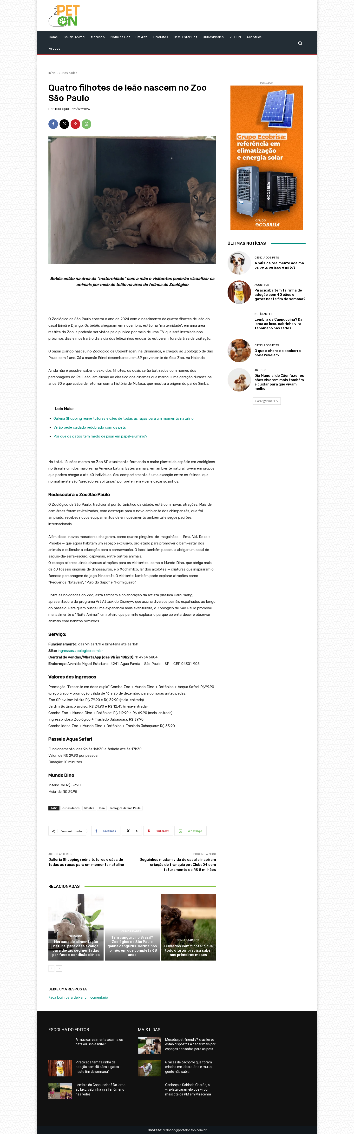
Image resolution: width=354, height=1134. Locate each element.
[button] (300, 43)
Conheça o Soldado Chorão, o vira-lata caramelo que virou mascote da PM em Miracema (188, 1089)
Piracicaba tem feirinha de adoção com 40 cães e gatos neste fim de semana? (280, 294)
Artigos (260, 370)
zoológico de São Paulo (125, 808)
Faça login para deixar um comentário (78, 997)
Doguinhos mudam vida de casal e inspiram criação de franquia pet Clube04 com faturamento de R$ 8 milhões (178, 864)
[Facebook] (53, 124)
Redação (62, 108)
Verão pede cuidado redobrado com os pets (89, 427)
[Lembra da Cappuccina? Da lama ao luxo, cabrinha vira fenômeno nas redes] (239, 321)
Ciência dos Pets (267, 257)
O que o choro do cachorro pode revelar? (278, 353)
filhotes (89, 808)
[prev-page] (51, 968)
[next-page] (59, 968)
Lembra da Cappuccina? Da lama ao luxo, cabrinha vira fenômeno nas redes (278, 323)
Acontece (262, 285)
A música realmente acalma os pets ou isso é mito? (279, 265)
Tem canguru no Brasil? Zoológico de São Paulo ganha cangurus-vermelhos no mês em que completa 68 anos (132, 946)
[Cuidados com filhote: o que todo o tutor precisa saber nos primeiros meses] (188, 927)
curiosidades (70, 808)
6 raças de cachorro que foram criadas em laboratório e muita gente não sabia (188, 1067)
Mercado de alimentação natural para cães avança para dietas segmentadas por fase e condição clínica (76, 948)
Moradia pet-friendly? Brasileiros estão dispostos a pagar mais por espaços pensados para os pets (190, 1044)
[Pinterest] (75, 124)
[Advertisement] (217, 17)
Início (52, 73)
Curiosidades (68, 73)
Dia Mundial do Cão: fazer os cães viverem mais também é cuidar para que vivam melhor (279, 382)
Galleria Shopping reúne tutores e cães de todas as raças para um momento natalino (123, 418)
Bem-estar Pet (188, 940)
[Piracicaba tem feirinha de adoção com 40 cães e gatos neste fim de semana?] (239, 292)
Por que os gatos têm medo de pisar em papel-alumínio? (100, 436)
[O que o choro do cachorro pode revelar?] (239, 350)
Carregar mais (265, 401)
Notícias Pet (264, 314)
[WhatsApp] (86, 124)
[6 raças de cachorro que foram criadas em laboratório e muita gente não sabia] (149, 1068)
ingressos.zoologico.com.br (80, 651)
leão (102, 808)
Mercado (75, 936)
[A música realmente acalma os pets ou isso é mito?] (239, 263)
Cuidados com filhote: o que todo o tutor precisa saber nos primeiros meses (188, 950)
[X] (64, 124)
